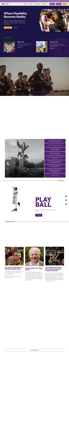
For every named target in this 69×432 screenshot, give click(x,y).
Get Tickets (39, 215)
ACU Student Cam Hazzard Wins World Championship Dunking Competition (53, 268)
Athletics (48, 1)
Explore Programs (8, 27)
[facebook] (65, 196)
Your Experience (37, 4)
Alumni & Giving (58, 1)
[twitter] (65, 204)
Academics (30, 4)
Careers (52, 1)
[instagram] (65, 200)
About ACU (15, 27)
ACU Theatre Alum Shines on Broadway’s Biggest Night (13, 268)
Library (44, 1)
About (25, 4)
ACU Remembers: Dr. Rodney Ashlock (34, 268)
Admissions (44, 4)
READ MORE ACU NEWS (34, 350)
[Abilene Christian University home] (5, 4)
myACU (39, 1)
